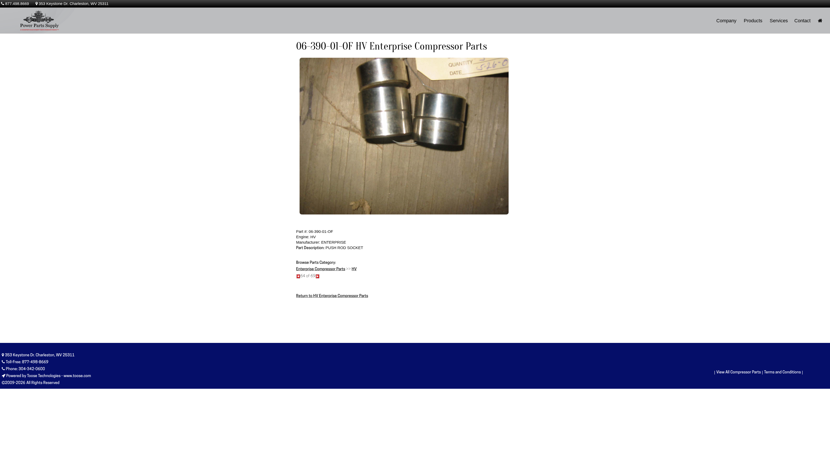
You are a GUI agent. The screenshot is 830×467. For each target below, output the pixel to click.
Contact (802, 20)
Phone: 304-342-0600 (25, 369)
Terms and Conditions (782, 372)
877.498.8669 (17, 4)
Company (726, 20)
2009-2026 (15, 383)
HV (354, 269)
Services (779, 20)
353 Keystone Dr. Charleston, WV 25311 (74, 4)
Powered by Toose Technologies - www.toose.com (48, 376)
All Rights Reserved (42, 383)
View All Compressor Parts (738, 372)
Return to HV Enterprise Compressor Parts (332, 296)
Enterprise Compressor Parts (320, 269)
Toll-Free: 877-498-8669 (27, 362)
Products (753, 20)
